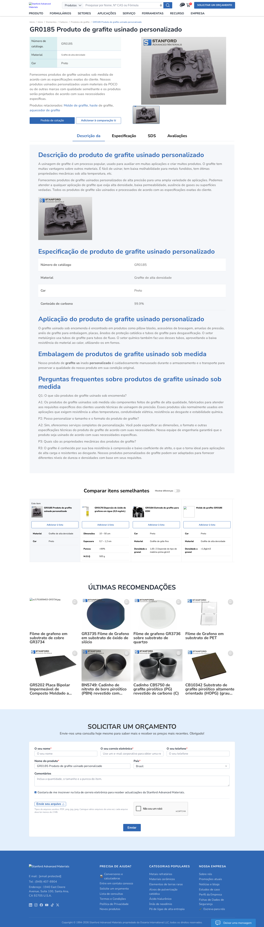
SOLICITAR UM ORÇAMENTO (214, 5)
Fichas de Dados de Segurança (211, 902)
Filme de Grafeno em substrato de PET (204, 636)
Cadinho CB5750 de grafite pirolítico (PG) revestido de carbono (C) (156, 689)
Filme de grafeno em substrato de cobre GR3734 (48, 638)
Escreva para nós (214, 909)
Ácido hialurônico (160, 899)
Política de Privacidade (114, 904)
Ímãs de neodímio (160, 904)
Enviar (132, 827)
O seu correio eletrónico (117, 748)
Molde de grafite (76, 105)
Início (32, 22)
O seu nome (43, 748)
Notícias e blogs (209, 884)
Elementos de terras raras (166, 884)
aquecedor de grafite (45, 110)
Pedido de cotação (52, 120)
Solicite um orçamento (114, 889)
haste (94, 105)
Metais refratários (160, 874)
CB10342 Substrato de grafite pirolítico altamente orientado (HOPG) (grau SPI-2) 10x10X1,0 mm (209, 689)
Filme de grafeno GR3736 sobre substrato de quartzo (156, 638)
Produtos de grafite (80, 22)
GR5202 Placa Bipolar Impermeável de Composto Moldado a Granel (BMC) (50, 689)
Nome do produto (46, 761)
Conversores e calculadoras (113, 876)
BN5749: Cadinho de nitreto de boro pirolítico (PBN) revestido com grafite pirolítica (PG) (104, 689)
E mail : (45, 876)
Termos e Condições (113, 899)
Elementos (51, 22)
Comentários (42, 773)
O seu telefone (177, 748)
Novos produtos (110, 909)
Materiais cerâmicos (162, 879)
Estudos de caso (209, 890)
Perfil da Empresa (210, 895)
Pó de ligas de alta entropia (166, 909)
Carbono (63, 22)
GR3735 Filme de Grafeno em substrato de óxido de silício (105, 638)
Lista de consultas (111, 894)
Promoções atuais (210, 879)
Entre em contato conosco (116, 883)
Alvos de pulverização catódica (163, 892)
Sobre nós (205, 874)
